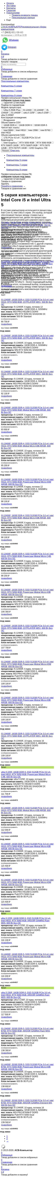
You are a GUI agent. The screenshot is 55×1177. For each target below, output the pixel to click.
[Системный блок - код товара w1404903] (1, 1026)
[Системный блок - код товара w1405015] (1, 990)
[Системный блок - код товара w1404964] (1, 877)
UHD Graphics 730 (38, 148)
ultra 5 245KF (7, 115)
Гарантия (11, 10)
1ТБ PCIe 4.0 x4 (11, 138)
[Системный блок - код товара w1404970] (1, 770)
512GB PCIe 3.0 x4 (31, 138)
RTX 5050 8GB (26, 143)
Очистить (15, 150)
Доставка (11, 6)
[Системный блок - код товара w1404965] (1, 513)
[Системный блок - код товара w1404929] (1, 587)
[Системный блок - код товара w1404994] (1, 731)
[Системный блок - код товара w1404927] (1, 952)
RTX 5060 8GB (44, 143)
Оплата (10, 3)
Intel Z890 (33, 130)
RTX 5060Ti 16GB (10, 145)
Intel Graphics (10, 143)
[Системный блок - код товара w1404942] (1, 1062)
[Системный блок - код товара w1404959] (1, 551)
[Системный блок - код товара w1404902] (1, 1098)
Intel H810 (21, 130)
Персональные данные (23, 17)
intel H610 (6, 133)
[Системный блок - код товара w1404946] (1, 259)
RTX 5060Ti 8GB (29, 145)
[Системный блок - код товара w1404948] (1, 369)
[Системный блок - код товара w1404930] (1, 441)
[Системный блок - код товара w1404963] (1, 841)
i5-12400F (39, 110)
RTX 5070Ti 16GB (18, 148)
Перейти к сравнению (12, 186)
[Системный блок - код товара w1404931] (1, 405)
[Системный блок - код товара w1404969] (1, 916)
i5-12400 (27, 110)
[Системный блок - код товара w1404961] (1, 659)
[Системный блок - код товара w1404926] (1, 805)
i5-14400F (16, 113)
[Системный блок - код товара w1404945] (1, 297)
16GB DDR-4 (10, 125)
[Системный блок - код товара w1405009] (1, 221)
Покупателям (12, 13)
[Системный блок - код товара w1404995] (1, 623)
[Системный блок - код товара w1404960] (1, 477)
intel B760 (45, 130)
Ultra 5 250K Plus (12, 110)
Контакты (11, 8)
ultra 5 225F (29, 113)
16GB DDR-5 (25, 125)
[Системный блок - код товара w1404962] (1, 695)
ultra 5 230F (43, 113)
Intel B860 (8, 130)
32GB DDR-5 (40, 125)
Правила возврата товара (25, 15)
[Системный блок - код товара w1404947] (1, 333)
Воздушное (9, 120)
